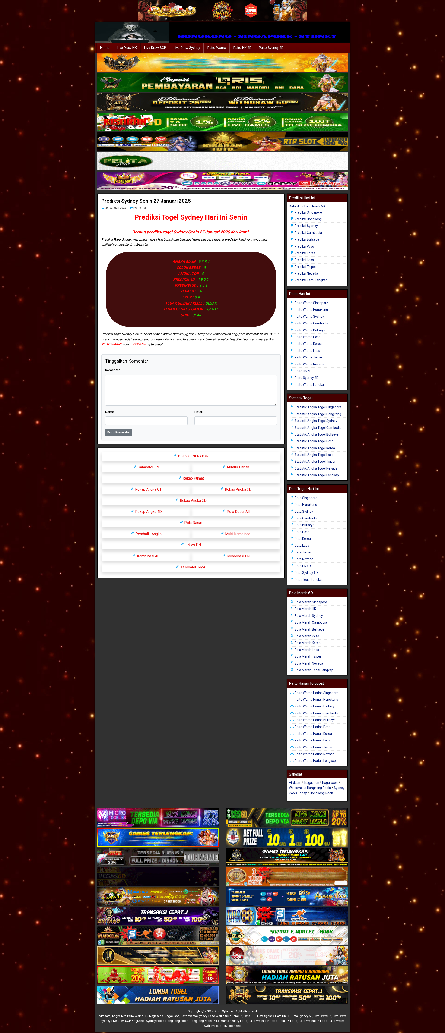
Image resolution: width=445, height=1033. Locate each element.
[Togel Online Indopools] (287, 956)
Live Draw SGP (155, 48)
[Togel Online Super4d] (222, 102)
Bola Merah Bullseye (309, 629)
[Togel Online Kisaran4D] (222, 122)
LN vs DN (192, 545)
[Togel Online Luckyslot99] (287, 837)
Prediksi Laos (304, 260)
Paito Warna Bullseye (309, 330)
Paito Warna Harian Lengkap (315, 761)
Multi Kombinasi (237, 534)
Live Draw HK (127, 48)
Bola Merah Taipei (307, 656)
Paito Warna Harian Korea (313, 733)
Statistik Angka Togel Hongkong (317, 414)
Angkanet (138, 1021)
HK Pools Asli (232, 1025)
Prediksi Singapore (308, 212)
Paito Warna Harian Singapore (316, 693)
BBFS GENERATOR (192, 456)
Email (198, 412)
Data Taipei (302, 552)
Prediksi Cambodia (308, 233)
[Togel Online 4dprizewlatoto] (158, 956)
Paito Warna (216, 48)
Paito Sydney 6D (271, 48)
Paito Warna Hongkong (311, 309)
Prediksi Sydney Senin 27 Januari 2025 (146, 201)
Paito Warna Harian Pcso (312, 727)
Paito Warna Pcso (307, 337)
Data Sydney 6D (306, 573)
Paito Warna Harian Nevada (314, 754)
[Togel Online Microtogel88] (158, 818)
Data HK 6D (302, 566)
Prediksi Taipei (305, 267)
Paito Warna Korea (308, 343)
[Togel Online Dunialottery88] (287, 877)
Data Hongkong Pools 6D (307, 206)
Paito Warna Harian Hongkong (316, 699)
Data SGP (250, 1016)
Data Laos (301, 545)
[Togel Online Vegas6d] (158, 877)
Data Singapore (305, 498)
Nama (109, 412)
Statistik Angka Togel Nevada (315, 468)
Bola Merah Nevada (308, 663)
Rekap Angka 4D (148, 511)
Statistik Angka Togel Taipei (314, 461)
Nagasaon (311, 783)
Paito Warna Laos (307, 350)
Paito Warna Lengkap (310, 384)
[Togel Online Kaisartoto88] (158, 975)
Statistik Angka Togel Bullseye (316, 434)
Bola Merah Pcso (306, 636)
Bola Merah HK (305, 609)
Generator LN (148, 467)
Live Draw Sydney (187, 48)
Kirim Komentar (118, 432)
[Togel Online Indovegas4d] (287, 995)
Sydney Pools (155, 1021)
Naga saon (330, 783)
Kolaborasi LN (238, 556)
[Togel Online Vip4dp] (287, 857)
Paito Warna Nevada (309, 364)
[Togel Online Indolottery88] (287, 916)
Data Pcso (301, 532)
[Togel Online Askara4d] (158, 896)
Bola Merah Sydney (308, 616)
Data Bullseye (304, 525)
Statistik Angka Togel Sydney (315, 421)
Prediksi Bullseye (306, 239)
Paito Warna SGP (219, 1016)
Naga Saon (172, 1016)
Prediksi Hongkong (308, 219)
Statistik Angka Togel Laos (313, 455)
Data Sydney (303, 511)
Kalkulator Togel (192, 567)
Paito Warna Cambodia (311, 323)
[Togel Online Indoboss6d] (287, 818)
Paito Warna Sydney (309, 316)
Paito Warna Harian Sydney (314, 706)
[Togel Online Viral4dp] (222, 181)
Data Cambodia (305, 518)
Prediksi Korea (304, 253)
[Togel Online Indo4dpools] (158, 995)
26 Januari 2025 (115, 207)
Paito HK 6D (242, 48)
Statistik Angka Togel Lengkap (316, 475)
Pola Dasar (192, 523)
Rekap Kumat (193, 478)
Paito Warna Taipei (308, 357)
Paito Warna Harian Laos (312, 740)
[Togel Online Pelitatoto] (222, 161)
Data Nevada (303, 559)
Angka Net (119, 1016)
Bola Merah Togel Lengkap (313, 670)
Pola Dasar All (238, 511)
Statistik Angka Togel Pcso (314, 441)
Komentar (140, 207)
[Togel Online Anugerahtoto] (287, 896)
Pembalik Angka (148, 534)
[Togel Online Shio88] (287, 975)
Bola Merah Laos (306, 650)
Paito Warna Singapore (311, 303)
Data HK (237, 1016)
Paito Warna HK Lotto (263, 1021)
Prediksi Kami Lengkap (310, 280)
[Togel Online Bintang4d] (158, 916)
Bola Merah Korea (307, 643)
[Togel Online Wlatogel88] (158, 936)
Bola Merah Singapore (310, 602)
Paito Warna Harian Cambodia (316, 713)
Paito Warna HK (137, 1016)
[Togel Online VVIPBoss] (222, 63)
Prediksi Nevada (306, 273)
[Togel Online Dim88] (222, 83)
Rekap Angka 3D (237, 489)
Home (104, 48)
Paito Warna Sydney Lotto (230, 1021)
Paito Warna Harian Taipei (313, 747)
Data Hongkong (305, 504)
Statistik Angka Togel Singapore (317, 407)
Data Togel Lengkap (309, 579)
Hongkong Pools (322, 793)
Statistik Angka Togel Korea (314, 448)
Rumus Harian (237, 467)
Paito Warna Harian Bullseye (315, 720)
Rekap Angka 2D (193, 500)
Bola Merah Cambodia (310, 622)
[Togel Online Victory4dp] (158, 837)
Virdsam (295, 783)
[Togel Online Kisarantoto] (222, 142)
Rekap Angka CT (148, 489)
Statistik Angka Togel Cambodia (317, 428)
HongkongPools (201, 1021)
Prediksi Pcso (304, 246)
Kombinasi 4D (148, 556)
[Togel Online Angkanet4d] (287, 936)
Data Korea (302, 538)
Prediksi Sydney (306, 226)
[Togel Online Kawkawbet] (158, 857)
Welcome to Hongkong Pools (310, 788)
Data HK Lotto (288, 1021)
